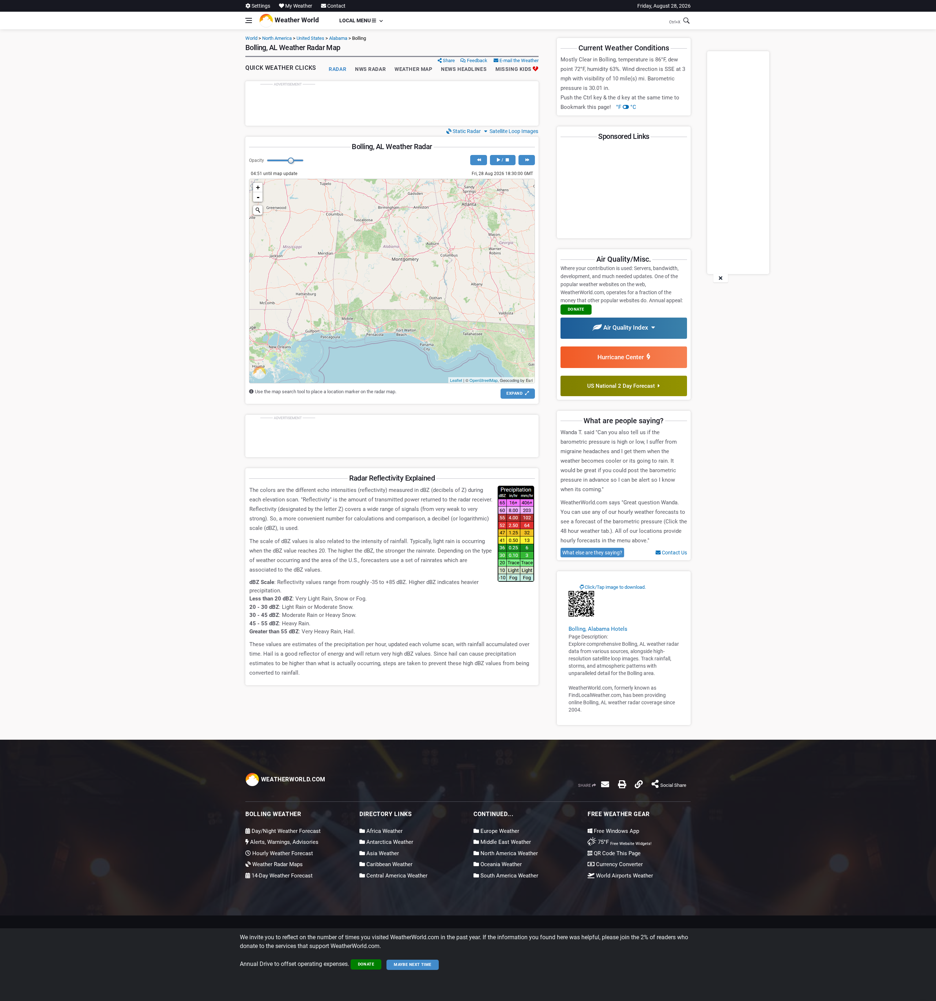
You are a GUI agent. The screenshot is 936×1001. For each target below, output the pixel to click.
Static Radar (466, 131)
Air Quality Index (626, 327)
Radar (337, 69)
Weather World (296, 20)
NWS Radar (370, 69)
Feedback (476, 60)
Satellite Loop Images (512, 131)
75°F (624, 842)
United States (310, 38)
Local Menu (355, 20)
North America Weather (508, 853)
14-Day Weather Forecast (281, 875)
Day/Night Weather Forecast (285, 831)
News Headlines (464, 69)
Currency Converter (619, 864)
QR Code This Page (616, 853)
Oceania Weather (500, 864)
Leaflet (456, 380)
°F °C (626, 107)
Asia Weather (382, 853)
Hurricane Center (622, 357)
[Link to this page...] (639, 784)
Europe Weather (499, 831)
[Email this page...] (605, 784)
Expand (515, 393)
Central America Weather (396, 875)
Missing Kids (514, 69)
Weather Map (413, 69)
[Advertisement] (392, 103)
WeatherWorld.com (292, 779)
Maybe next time (412, 964)
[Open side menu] (248, 20)
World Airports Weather (624, 875)
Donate (366, 964)
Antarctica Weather (389, 842)
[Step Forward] (526, 160)
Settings (260, 6)
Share (448, 60)
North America (277, 38)
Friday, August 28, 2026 (664, 6)
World (251, 38)
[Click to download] (581, 603)
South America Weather (508, 875)
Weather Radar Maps (277, 864)
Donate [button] (576, 309)
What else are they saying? (592, 553)
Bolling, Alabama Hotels (598, 629)
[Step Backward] (478, 160)
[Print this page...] (622, 784)
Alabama (338, 38)
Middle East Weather (505, 842)
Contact (336, 6)
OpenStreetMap (483, 380)
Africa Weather (384, 831)
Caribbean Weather (388, 864)
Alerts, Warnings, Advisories (283, 842)
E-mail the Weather (518, 60)
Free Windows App (615, 831)
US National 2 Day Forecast (622, 386)
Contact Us (674, 553)
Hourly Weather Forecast (282, 853)
